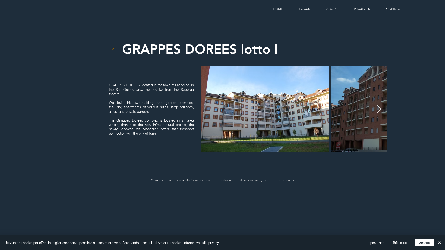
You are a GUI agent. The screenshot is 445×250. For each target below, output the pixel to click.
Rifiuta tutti (400, 242)
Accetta (424, 242)
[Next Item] (379, 109)
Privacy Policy (253, 180)
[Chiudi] (439, 242)
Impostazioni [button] (376, 242)
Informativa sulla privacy (201, 242)
